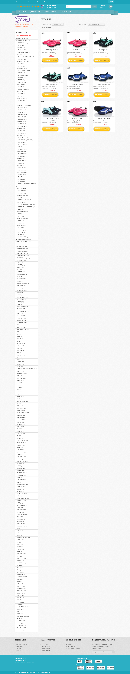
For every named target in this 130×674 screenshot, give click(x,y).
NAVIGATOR (21, 274)
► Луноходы (21, 156)
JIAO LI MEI (21, 408)
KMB (19, 269)
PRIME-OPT (21, 526)
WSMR (19, 366)
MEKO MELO (21, 443)
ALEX (19, 292)
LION (19, 352)
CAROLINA (20, 630)
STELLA (20, 332)
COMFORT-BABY (22, 311)
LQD (19, 376)
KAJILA (20, 572)
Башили (20, 588)
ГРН (110, 1)
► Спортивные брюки (25, 204)
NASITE (20, 602)
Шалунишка (21, 593)
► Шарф (20, 227)
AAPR (19, 503)
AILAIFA (20, 399)
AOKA (22, 248)
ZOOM (19, 336)
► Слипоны (22, 73)
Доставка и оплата (21, 1)
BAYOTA (20, 267)
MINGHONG (21, 505)
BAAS (22, 253)
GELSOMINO (21, 362)
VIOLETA (20, 350)
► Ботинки (22, 43)
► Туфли (21, 66)
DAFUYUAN (21, 456)
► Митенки (21, 160)
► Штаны (20, 232)
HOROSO (20, 620)
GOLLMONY (21, 320)
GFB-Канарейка (23, 283)
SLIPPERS (20, 463)
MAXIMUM (23, 258)
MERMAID (20, 491)
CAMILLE (20, 459)
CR (21, 260)
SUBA (19, 611)
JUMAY (20, 547)
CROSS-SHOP (21, 577)
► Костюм (21, 144)
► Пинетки (21, 177)
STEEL (19, 507)
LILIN (19, 447)
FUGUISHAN (21, 318)
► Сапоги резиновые (24, 200)
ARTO (19, 614)
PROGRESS (21, 519)
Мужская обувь (66, 12)
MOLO (19, 551)
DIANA (19, 313)
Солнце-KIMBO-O (23, 607)
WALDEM (20, 419)
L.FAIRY (20, 371)
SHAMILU (20, 609)
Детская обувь (36, 12)
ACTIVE (20, 295)
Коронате (21, 590)
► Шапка (20, 225)
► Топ (19, 214)
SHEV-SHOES (21, 558)
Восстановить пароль (74, 648)
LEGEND (19, 516)
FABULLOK (21, 315)
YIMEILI (20, 426)
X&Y (19, 477)
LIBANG (20, 489)
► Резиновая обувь (24, 52)
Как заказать (31, 1)
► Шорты (21, 230)
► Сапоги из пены (24, 61)
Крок (19, 618)
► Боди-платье (22, 89)
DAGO (19, 544)
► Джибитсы (21, 114)
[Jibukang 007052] (78, 75)
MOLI (19, 288)
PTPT (19, 394)
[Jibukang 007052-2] (52, 40)
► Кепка (20, 130)
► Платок (20, 179)
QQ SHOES (21, 373)
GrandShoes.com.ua (46, 672)
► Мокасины (22, 68)
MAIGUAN (20, 436)
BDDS (19, 579)
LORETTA (21, 327)
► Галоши (21, 59)
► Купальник (21, 149)
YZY (19, 387)
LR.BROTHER (22, 473)
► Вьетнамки (22, 110)
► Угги (20, 45)
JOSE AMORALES (23, 514)
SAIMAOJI (20, 468)
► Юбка (20, 234)
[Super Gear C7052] (104, 109)
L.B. (19, 382)
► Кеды (20, 63)
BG (18, 542)
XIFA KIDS (21, 600)
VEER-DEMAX (22, 484)
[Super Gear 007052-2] (78, 40)
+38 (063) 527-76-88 (49, 5)
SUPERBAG (20, 574)
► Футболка (22, 218)
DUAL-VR (20, 595)
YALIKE (20, 422)
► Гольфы (21, 112)
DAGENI (20, 470)
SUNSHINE (20, 523)
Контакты (39, 1)
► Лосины (21, 154)
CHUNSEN (21, 475)
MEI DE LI (20, 309)
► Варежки (21, 98)
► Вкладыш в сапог (24, 105)
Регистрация (71, 646)
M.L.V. (19, 341)
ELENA (19, 565)
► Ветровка (21, 103)
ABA (19, 334)
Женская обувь (50, 12)
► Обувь (20, 165)
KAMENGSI (20, 364)
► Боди (20, 86)
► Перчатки (22, 170)
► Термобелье (22, 211)
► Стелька (20, 209)
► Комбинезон (22, 137)
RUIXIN (19, 530)
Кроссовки (22, 12)
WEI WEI (20, 424)
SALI (19, 533)
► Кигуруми (21, 133)
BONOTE (20, 265)
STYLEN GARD (22, 440)
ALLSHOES (21, 299)
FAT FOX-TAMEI (22, 306)
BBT (19, 281)
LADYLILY (20, 415)
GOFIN (19, 604)
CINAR (19, 304)
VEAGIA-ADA (21, 417)
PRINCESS (21, 510)
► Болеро (20, 91)
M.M (19, 567)
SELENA (20, 339)
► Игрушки (21, 124)
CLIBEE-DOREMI (22, 498)
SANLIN (20, 496)
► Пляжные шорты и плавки (26, 185)
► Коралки (21, 142)
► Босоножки (23, 70)
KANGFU (20, 433)
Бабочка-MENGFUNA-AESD (26, 369)
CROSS (22, 255)
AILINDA (20, 438)
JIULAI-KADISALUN (23, 413)
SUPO (22, 251)
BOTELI (20, 540)
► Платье (20, 181)
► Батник (21, 84)
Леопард (20, 586)
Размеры (46, 1)
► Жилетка (21, 121)
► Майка (20, 158)
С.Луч (19, 583)
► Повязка (21, 188)
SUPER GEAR (22, 461)
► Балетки (21, 80)
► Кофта (20, 147)
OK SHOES (21, 278)
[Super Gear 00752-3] (52, 75)
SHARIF (20, 597)
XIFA (19, 357)
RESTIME (20, 272)
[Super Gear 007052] (104, 75)
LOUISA (19, 406)
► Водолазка (22, 107)
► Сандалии (22, 75)
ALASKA (20, 359)
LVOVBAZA (21, 343)
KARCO (19, 466)
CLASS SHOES (22, 297)
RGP (19, 556)
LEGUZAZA (21, 627)
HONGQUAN (21, 322)
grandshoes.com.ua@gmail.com (24, 662)
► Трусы (20, 216)
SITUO (19, 276)
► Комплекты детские (25, 140)
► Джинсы (21, 117)
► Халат (20, 220)
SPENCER (20, 528)
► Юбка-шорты (22, 237)
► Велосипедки (22, 100)
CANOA (20, 302)
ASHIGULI (21, 378)
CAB (18, 482)
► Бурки (20, 96)
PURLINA (20, 445)
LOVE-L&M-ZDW (22, 329)
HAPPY (20, 449)
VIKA (19, 348)
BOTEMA (20, 512)
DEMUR (20, 549)
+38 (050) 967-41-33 (49, 7)
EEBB (19, 389)
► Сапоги (21, 54)
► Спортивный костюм (25, 207)
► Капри (20, 128)
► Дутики (21, 50)
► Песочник (21, 172)
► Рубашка (21, 193)
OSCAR (20, 623)
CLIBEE (20, 431)
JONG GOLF (21, 285)
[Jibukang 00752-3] (104, 40)
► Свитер (20, 202)
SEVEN (19, 385)
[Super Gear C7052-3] (52, 109)
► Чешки (20, 223)
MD (18, 581)
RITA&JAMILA (21, 625)
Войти (69, 644)
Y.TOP (19, 454)
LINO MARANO (22, 401)
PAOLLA (20, 345)
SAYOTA (20, 262)
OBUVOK (20, 396)
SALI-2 (19, 535)
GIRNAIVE (20, 380)
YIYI (19, 403)
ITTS (19, 325)
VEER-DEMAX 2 (22, 616)
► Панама (21, 167)
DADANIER (21, 486)
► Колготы (21, 135)
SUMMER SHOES (23, 537)
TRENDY (20, 355)
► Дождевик (21, 119)
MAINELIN (20, 429)
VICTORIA (21, 553)
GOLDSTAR (21, 563)
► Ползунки (21, 190)
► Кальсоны (21, 126)
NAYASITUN (21, 452)
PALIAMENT (21, 493)
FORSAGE (20, 560)
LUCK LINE (21, 521)
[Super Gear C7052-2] (78, 109)
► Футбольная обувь (25, 56)
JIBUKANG (20, 410)
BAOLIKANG (21, 480)
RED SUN (20, 392)
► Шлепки (21, 82)
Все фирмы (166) (21, 246)
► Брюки (20, 93)
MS (18, 570)
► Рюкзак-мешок (23, 195)
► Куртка (21, 151)
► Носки (20, 163)
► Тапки (21, 47)
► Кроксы (21, 77)
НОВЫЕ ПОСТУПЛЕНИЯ (23, 36)
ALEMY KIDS (21, 290)
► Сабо (19, 197)
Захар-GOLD (21, 500)
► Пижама (21, 174)
